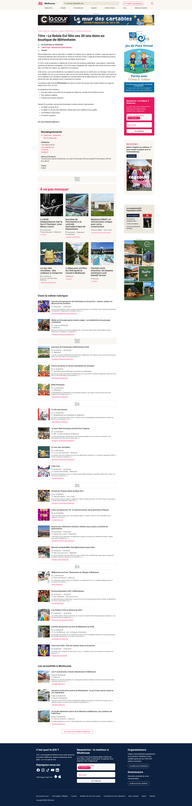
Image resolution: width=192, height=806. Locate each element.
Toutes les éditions (132, 223)
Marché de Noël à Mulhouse (60, 559)
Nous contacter (133, 796)
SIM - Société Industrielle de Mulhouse (66, 434)
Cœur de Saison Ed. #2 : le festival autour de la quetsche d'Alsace (80, 510)
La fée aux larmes (59, 409)
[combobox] (139, 117)
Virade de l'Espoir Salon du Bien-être (67, 491)
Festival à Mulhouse (58, 478)
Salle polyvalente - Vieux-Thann (64, 496)
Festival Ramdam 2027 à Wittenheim (67, 591)
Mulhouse (50, 3)
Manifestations (70, 31)
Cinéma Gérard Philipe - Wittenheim (65, 471)
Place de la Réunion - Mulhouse (64, 578)
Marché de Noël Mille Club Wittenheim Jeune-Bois (73, 547)
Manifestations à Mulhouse (60, 378)
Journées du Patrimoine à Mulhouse (62, 359)
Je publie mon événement (138, 766)
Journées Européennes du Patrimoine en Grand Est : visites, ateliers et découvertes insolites (81, 302)
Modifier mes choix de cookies (90, 796)
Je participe (132, 156)
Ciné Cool (55, 466)
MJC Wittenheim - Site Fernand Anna (65, 596)
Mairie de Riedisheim (60, 698)
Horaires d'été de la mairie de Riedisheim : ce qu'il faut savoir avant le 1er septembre (82, 691)
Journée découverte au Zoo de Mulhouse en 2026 (72, 627)
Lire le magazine (133, 215)
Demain (63, 8)
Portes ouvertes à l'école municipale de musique (72, 366)
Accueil (40, 31)
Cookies (74, 796)
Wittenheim (54, 31)
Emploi (144, 796)
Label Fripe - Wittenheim (51, 47)
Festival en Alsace (57, 520)
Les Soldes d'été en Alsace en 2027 (66, 610)
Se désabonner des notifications (114, 796)
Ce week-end (78, 8)
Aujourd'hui (48, 8)
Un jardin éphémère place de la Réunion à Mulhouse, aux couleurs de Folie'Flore (81, 712)
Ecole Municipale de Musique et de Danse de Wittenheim (72, 371)
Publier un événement (134, 3)
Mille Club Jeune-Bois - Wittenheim (65, 553)
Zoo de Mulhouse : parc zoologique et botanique (69, 632)
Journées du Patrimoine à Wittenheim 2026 (70, 347)
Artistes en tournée (141, 8)
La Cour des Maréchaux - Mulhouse (65, 453)
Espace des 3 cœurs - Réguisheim (64, 534)
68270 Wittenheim (50, 138)
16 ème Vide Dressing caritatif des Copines (70, 428)
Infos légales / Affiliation (60, 796)
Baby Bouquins (58, 385)
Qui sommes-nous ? (42, 796)
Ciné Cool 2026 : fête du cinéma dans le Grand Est (73, 645)
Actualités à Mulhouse (58, 684)
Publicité (152, 796)
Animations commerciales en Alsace (62, 620)
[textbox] (141, 118)
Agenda (94, 8)
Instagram (44, 152)
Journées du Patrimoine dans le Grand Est (64, 313)
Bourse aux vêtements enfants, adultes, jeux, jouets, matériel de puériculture (79, 527)
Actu (124, 8)
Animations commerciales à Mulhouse (63, 334)
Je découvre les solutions (138, 783)
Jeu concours (138, 147)
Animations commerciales (83, 31)
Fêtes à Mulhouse (57, 584)
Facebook (44, 150)
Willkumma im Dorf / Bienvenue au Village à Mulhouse (75, 572)
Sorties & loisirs (110, 8)
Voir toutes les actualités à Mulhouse (77, 732)
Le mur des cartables (60, 447)
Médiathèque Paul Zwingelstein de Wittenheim (68, 415)
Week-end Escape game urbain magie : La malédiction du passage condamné (80, 321)
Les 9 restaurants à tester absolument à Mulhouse (73, 672)
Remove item (139, 118)
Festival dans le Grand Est (59, 656)
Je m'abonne (139, 131)
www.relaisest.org (47, 147)
